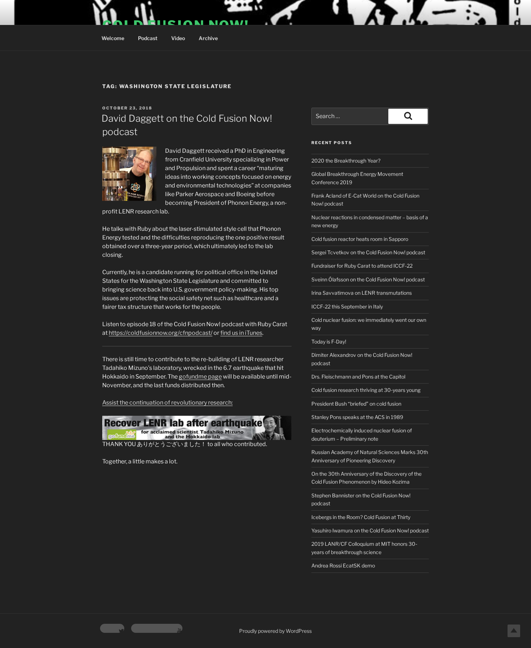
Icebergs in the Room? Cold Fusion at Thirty (360, 517)
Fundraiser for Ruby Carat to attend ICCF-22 (362, 266)
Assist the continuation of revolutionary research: (167, 402)
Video (178, 38)
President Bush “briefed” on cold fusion (356, 404)
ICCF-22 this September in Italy (347, 306)
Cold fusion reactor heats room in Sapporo (359, 239)
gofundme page (200, 376)
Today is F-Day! (328, 341)
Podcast (147, 38)
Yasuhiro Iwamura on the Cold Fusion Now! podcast (370, 530)
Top (514, 631)
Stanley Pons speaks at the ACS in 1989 (357, 417)
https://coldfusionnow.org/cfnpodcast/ (160, 332)
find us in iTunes (241, 332)
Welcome (113, 38)
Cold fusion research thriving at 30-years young (365, 390)
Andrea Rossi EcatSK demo (343, 565)
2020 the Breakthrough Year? (345, 160)
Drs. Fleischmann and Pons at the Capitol (358, 376)
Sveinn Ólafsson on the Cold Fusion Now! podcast (368, 279)
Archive (208, 38)
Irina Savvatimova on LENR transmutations (361, 293)
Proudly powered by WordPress (275, 631)
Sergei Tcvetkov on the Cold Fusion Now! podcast (368, 252)
